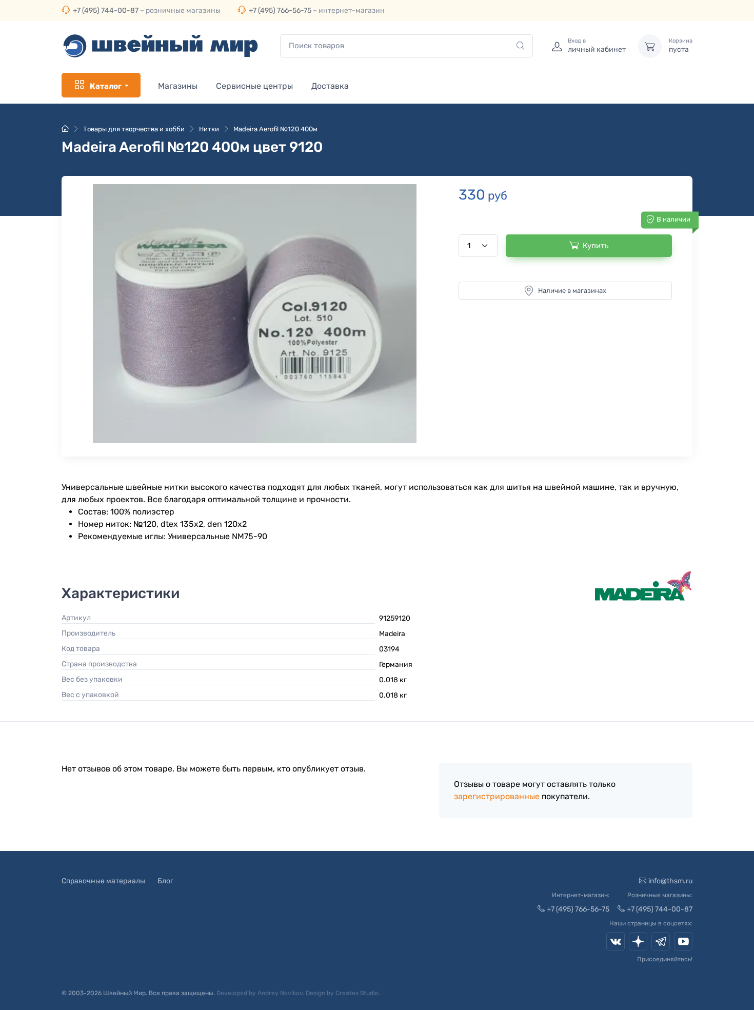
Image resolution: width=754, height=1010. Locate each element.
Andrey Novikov (280, 993)
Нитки (209, 129)
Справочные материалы (103, 881)
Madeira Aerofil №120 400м (275, 129)
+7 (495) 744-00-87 (105, 10)
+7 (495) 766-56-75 (280, 10)
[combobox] (406, 45)
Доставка (330, 86)
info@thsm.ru (670, 881)
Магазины (177, 86)
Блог (165, 881)
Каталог (106, 86)
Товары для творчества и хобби (134, 129)
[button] (254, 313)
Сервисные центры (254, 86)
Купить (596, 245)
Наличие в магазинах (572, 290)
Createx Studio (357, 993)
